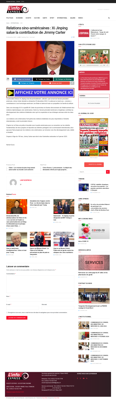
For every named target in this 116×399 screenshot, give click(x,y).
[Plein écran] (107, 65)
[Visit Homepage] (17, 9)
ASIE (21, 23)
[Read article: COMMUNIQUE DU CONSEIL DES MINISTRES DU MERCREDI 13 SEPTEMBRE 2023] (83, 358)
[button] (94, 58)
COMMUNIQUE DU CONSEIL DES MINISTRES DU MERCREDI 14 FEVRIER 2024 (100, 334)
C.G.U (22, 1)
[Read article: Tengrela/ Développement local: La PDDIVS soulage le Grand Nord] (94, 296)
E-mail (8, 304)
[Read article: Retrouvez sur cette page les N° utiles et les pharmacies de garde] (94, 262)
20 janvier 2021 (83, 277)
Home (7, 23)
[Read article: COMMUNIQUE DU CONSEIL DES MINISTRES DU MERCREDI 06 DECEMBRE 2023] (83, 346)
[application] (94, 58)
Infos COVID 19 (83, 241)
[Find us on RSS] (86, 378)
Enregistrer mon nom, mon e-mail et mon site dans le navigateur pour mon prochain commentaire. (37, 312)
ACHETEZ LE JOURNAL (95, 164)
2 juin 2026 (10, 228)
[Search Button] (109, 18)
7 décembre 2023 (95, 351)
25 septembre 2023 (96, 363)
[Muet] (104, 65)
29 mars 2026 (57, 254)
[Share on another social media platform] (72, 83)
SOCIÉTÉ (28, 18)
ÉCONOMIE (19, 18)
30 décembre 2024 (11, 37)
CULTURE (37, 18)
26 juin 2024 (94, 328)
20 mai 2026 (34, 207)
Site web (44, 304)
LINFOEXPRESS (26, 180)
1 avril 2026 (34, 257)
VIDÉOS (80, 18)
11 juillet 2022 (95, 212)
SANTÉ (45, 18)
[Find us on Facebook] (77, 378)
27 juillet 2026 (95, 38)
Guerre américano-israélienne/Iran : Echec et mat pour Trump (16, 250)
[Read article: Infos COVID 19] (94, 231)
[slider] (93, 65)
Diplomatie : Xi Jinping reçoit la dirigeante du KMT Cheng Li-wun (63, 218)
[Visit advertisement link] (40, 93)
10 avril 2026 (57, 222)
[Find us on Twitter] (80, 378)
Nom (8, 296)
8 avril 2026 (10, 254)
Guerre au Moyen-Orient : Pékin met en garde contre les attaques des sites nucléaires (63, 250)
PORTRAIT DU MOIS (85, 302)
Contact (18, 1)
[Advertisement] (40, 154)
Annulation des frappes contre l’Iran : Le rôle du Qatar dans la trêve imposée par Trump (40, 203)
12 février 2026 (83, 310)
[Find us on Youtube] (83, 378)
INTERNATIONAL (62, 18)
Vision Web (44, 397)
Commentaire (11, 274)
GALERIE (72, 18)
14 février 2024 (95, 338)
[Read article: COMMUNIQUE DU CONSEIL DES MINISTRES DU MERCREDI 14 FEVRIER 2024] (83, 336)
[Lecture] (81, 65)
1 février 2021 (83, 243)
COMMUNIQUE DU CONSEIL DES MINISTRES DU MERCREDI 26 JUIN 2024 (99, 324)
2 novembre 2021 (95, 192)
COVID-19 (82, 237)
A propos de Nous (10, 1)
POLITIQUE (9, 18)
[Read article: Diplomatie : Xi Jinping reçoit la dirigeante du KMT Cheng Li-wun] (63, 206)
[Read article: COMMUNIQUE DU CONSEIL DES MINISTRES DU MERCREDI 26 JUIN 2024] (83, 325)
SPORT (52, 18)
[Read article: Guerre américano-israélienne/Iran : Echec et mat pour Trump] (16, 239)
